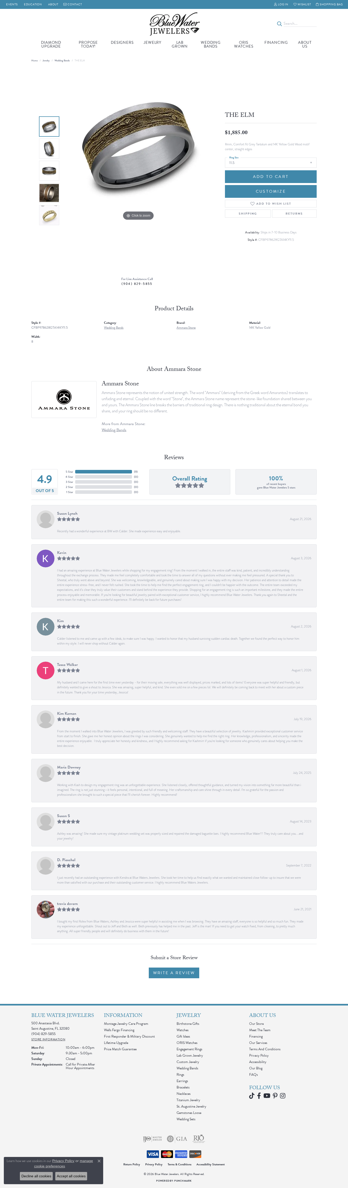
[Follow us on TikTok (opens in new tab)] (252, 1096)
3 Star (69, 482)
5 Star (69, 471)
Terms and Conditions (264, 1049)
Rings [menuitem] (180, 1074)
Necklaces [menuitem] (184, 1093)
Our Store (256, 1023)
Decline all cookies (36, 1176)
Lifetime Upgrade (116, 1042)
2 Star (69, 487)
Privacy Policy (259, 1055)
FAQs (253, 1074)
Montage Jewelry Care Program (126, 1023)
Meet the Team (260, 1030)
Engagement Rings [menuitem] (189, 1049)
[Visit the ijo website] (152, 1139)
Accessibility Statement (210, 1164)
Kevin (61, 553)
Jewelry (152, 42)
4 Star (69, 476)
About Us (305, 44)
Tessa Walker (67, 665)
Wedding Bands (211, 44)
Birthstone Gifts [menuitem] (188, 1023)
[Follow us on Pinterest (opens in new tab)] (275, 1096)
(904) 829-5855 (137, 283)
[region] (138, 171)
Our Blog (255, 1068)
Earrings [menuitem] (182, 1081)
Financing (276, 42)
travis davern (67, 904)
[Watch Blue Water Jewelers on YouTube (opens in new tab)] (266, 1096)
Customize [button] (271, 191)
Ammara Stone (186, 327)
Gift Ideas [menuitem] (183, 1036)
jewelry (46, 60)
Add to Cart (271, 177)
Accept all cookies (71, 1176)
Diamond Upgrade (51, 44)
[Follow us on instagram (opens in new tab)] (282, 1096)
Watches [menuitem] (183, 1030)
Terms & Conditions (179, 1164)
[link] (11, 4)
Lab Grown (180, 44)
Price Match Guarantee (120, 1049)
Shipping (248, 213)
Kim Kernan (66, 713)
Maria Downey (69, 767)
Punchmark (183, 1181)
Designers (122, 42)
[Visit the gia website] (177, 1139)
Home (34, 60)
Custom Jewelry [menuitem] (188, 1062)
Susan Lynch (67, 513)
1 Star (69, 492)
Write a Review (174, 973)
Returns (294, 213)
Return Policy (131, 1164)
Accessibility (257, 1062)
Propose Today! (88, 44)
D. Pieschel (66, 860)
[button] (281, 4)
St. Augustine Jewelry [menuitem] (191, 1106)
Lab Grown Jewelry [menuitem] (190, 1055)
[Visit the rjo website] (198, 1139)
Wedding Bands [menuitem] (187, 1068)
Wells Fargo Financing (119, 1030)
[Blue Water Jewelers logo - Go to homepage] (174, 23)
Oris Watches (243, 44)
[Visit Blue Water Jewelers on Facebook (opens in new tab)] (259, 1096)
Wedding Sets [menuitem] (186, 1119)
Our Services (258, 1042)
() (136, 471)
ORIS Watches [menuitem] (187, 1042)
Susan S (63, 816)
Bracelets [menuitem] (183, 1087)
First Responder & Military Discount (129, 1036)
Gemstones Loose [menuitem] (189, 1112)
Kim (60, 621)
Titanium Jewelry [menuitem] (188, 1100)
